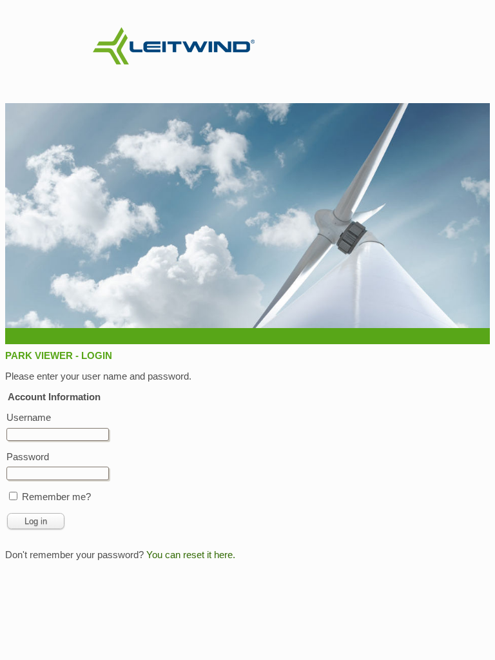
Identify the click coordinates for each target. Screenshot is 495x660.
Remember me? (56, 496)
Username (28, 417)
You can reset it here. (190, 554)
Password (27, 456)
